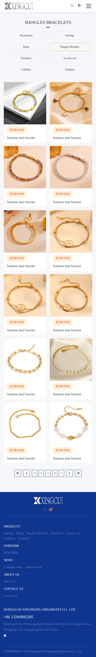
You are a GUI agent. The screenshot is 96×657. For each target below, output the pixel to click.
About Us (11, 574)
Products (12, 526)
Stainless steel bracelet (21, 138)
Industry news (33, 567)
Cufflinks (26, 69)
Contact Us (13, 589)
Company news (13, 567)
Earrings (69, 35)
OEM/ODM (11, 546)
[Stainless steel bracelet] (25, 103)
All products (26, 35)
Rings (26, 46)
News (8, 560)
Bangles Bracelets (70, 46)
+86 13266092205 (18, 617)
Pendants (70, 69)
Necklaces (26, 58)
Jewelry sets (69, 58)
